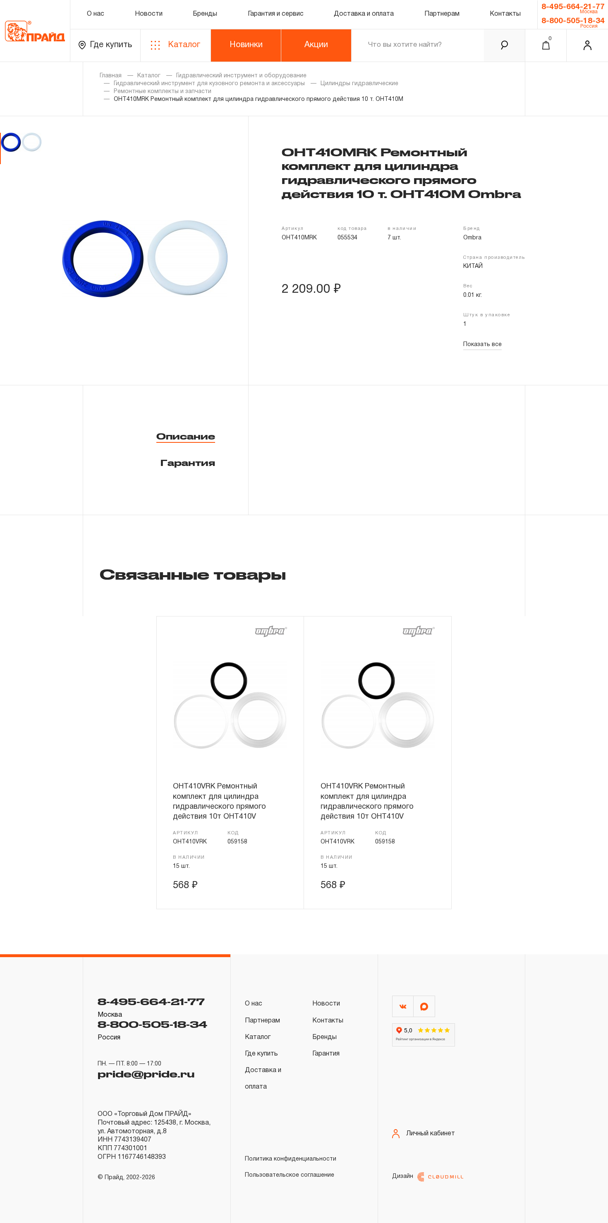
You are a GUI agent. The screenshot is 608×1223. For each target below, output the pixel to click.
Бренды (205, 14)
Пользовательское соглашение (289, 1175)
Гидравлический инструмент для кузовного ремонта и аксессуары (209, 83)
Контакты (505, 14)
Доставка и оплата (364, 14)
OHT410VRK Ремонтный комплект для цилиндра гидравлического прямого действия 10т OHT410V (219, 801)
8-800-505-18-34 (573, 21)
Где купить (111, 45)
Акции (316, 45)
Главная (111, 76)
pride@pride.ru (146, 1073)
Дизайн (402, 1176)
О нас (95, 14)
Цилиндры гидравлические (359, 83)
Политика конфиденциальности (290, 1159)
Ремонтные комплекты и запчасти (162, 91)
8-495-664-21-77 (573, 7)
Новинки (246, 45)
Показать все (482, 344)
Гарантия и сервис (276, 14)
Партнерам (442, 14)
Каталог (184, 45)
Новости (149, 14)
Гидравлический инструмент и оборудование (241, 76)
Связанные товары (193, 574)
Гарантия (187, 463)
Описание (185, 436)
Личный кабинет (430, 1134)
